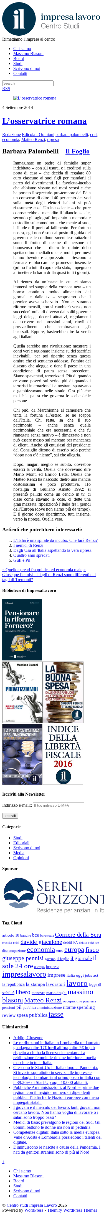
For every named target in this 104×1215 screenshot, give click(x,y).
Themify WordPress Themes (72, 1210)
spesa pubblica (32, 1015)
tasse (56, 1014)
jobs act (91, 975)
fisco (92, 949)
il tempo (39, 967)
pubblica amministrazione (42, 1007)
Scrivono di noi (26, 68)
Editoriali (21, 842)
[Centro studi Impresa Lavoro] (51, 34)
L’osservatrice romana (44, 121)
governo (50, 959)
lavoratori (55, 984)
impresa (52, 966)
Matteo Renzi (33, 139)
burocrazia (47, 935)
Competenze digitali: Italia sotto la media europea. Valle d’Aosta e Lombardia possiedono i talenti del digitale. (57, 1137)
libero (23, 991)
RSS (6, 88)
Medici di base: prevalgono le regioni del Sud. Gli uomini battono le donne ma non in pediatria (56, 1125)
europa (74, 949)
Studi (17, 63)
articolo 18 (10, 935)
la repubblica (13, 984)
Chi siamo (22, 48)
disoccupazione (14, 951)
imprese (56, 975)
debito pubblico (89, 942)
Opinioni (21, 857)
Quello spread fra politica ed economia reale (42, 569)
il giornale (81, 958)
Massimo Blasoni (28, 53)
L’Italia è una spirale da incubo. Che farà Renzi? (55, 540)
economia (10, 139)
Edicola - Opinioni (38, 134)
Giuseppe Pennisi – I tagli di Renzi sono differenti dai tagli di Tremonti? (49, 574)
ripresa (53, 139)
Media (18, 852)
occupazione (72, 1001)
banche (25, 935)
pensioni (8, 1008)
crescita (7, 943)
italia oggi (75, 975)
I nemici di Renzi (28, 545)
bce (35, 935)
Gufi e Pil (21, 560)
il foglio (63, 959)
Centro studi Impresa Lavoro (32, 1205)
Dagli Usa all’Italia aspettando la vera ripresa (52, 550)
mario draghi (56, 993)
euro (59, 950)
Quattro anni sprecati (31, 555)
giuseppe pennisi (23, 958)
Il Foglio (77, 151)
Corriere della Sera (78, 934)
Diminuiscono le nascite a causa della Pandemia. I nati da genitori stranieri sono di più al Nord (56, 1149)
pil (19, 1007)
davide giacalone (41, 941)
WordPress (33, 1210)
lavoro (77, 983)
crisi (93, 134)
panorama (89, 1001)
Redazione (11, 134)
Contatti (20, 73)
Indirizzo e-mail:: (17, 805)
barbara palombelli (71, 134)
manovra (38, 993)
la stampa (35, 984)
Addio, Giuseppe (28, 1037)
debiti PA (70, 942)
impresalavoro (24, 974)
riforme (69, 1007)
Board (18, 58)
